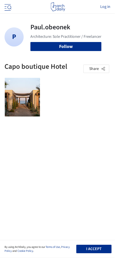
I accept (94, 249)
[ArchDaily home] (58, 6)
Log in (105, 7)
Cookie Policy (25, 251)
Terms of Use (53, 247)
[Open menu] (7, 7)
